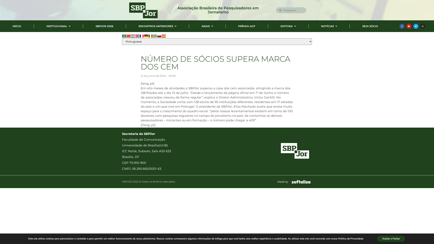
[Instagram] (422, 26)
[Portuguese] (155, 36)
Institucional (56, 26)
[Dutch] (133, 36)
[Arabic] (124, 36)
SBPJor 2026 (104, 26)
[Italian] (151, 36)
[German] (146, 36)
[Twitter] (415, 26)
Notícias (327, 26)
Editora (287, 26)
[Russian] (159, 36)
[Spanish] (164, 36)
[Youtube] (408, 26)
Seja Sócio (370, 26)
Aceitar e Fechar (391, 238)
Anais (206, 26)
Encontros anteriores (156, 26)
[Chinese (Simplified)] (128, 36)
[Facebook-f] (402, 26)
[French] (142, 36)
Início (17, 26)
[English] (137, 36)
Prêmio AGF (246, 26)
